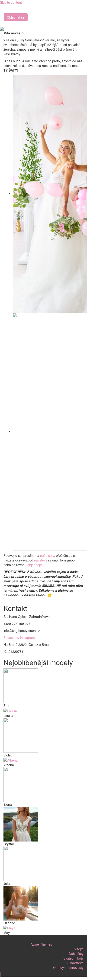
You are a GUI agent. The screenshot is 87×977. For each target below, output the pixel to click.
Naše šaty (76, 953)
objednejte (35, 564)
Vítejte (79, 949)
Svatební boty (73, 958)
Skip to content (11, 2)
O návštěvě (75, 962)
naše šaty (47, 555)
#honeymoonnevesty (68, 967)
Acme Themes (41, 944)
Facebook (10, 637)
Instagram (27, 637)
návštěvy (40, 560)
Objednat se (16, 17)
